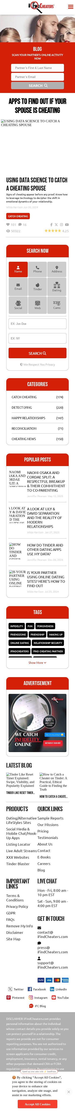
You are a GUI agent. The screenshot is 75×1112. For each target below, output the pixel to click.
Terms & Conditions (15, 897)
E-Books (44, 857)
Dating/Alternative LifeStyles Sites (21, 820)
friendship (37, 634)
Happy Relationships (28, 418)
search (36, 353)
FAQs (10, 919)
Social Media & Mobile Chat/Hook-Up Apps (21, 833)
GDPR (10, 913)
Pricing (43, 831)
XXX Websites (17, 857)
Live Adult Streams (21, 850)
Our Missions (48, 824)
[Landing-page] (41, 7)
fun (30, 626)
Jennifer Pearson (37, 496)
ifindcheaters (19, 651)
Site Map (13, 939)
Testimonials (48, 837)
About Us (45, 844)
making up (55, 634)
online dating (19, 642)
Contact (44, 850)
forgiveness (45, 626)
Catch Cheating (18, 216)
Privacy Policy (17, 906)
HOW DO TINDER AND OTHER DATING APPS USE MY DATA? (45, 549)
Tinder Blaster (18, 863)
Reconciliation (24, 428)
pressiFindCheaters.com (53, 949)
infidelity (16, 626)
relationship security (48, 642)
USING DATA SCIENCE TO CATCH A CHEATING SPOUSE (36, 184)
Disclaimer (14, 932)
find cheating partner (48, 651)
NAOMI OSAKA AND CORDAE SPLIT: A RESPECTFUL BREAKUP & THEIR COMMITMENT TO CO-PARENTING (46, 481)
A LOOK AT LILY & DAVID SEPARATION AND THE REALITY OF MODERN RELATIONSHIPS (44, 517)
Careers (44, 863)
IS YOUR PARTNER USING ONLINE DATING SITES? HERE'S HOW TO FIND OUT (46, 579)
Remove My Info (19, 926)
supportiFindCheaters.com (53, 964)
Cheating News (24, 439)
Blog (41, 870)
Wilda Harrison (14, 207)
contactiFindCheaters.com (53, 934)
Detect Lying (22, 407)
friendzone (18, 634)
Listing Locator (18, 844)
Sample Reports (51, 818)
